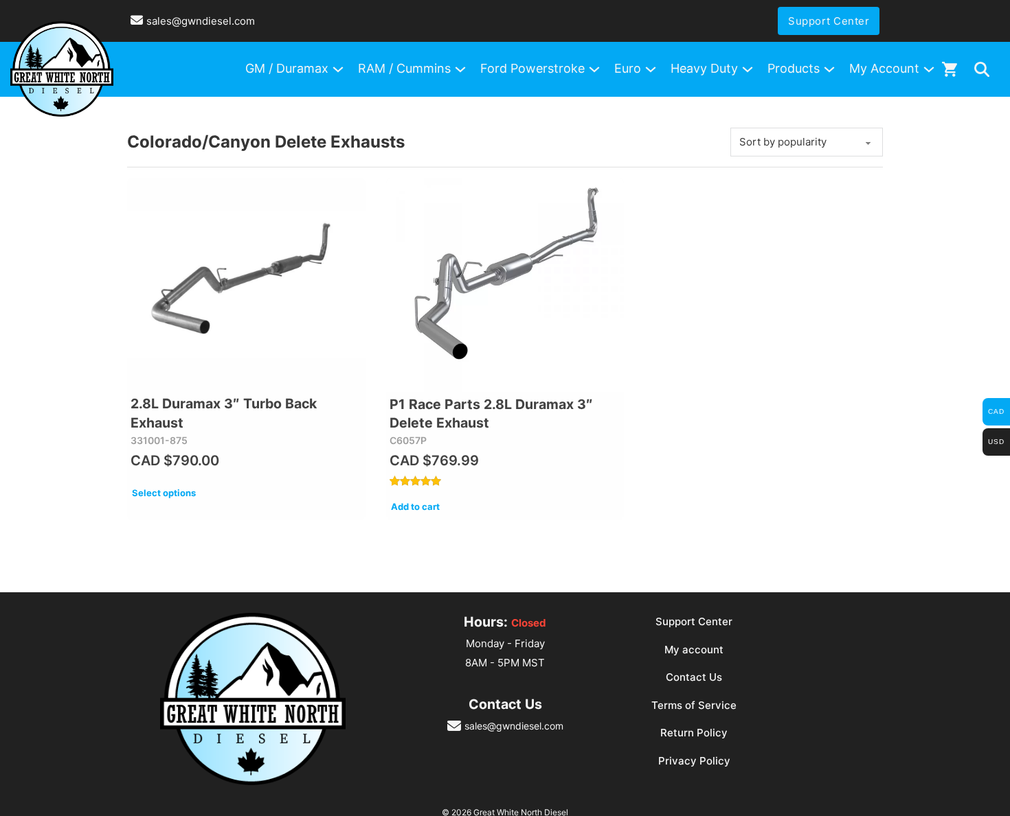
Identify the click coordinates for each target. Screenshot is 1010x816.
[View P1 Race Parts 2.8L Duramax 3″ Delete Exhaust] (505, 284)
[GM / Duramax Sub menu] (338, 69)
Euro (627, 68)
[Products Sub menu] (829, 69)
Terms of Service (694, 705)
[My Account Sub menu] (929, 69)
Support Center (828, 20)
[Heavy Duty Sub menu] (747, 69)
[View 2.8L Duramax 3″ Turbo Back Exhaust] (246, 284)
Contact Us (694, 677)
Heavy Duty (704, 68)
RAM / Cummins (404, 68)
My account (693, 649)
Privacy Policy (694, 760)
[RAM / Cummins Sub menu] (460, 69)
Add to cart (415, 506)
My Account (884, 68)
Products (793, 68)
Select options (164, 492)
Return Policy (694, 732)
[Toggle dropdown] (981, 69)
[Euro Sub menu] (650, 69)
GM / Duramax (286, 68)
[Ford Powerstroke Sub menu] (594, 69)
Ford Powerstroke (532, 68)
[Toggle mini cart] (949, 69)
